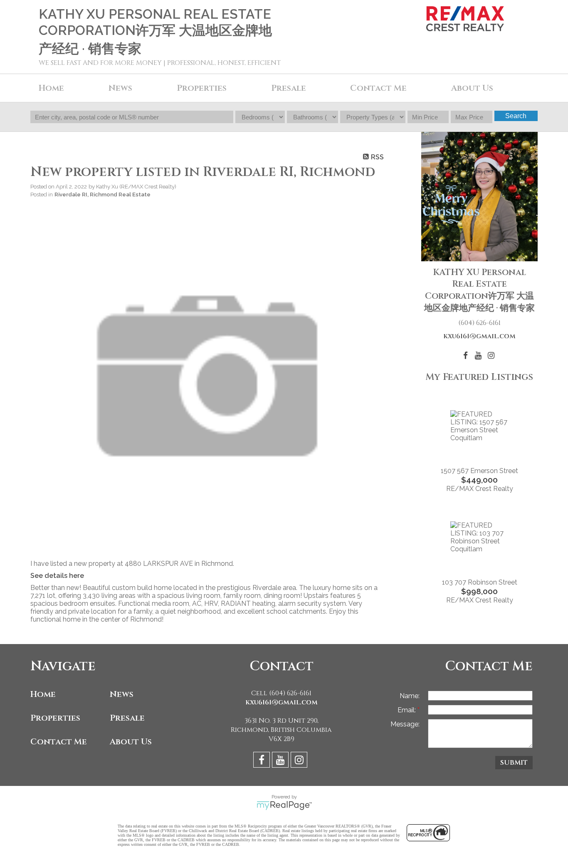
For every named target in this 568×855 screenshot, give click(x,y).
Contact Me (378, 88)
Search (515, 115)
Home (51, 88)
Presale (127, 718)
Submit (514, 762)
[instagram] (300, 761)
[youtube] (281, 761)
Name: (410, 696)
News (121, 694)
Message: (405, 724)
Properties (55, 718)
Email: (407, 710)
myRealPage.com (284, 805)
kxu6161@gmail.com (479, 336)
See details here (57, 576)
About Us (472, 88)
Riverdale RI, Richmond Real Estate (102, 194)
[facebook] (262, 761)
